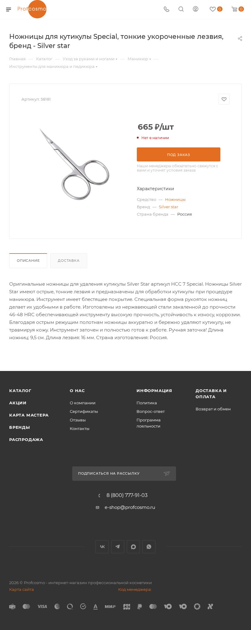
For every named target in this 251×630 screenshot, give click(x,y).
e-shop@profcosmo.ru (130, 507)
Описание (28, 260)
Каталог (20, 390)
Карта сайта (21, 589)
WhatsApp (148, 546)
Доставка (68, 260)
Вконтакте (102, 546)
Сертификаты (84, 411)
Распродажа (26, 439)
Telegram (117, 546)
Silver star (168, 206)
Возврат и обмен (213, 408)
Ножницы (175, 199)
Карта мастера (28, 415)
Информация (154, 390)
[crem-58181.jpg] (74, 164)
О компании (83, 402)
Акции (18, 402)
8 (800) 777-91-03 (127, 495)
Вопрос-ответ (151, 411)
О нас (77, 390)
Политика (147, 402)
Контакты (79, 428)
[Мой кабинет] (195, 10)
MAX (133, 546)
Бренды (19, 427)
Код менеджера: (135, 589)
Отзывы (78, 419)
